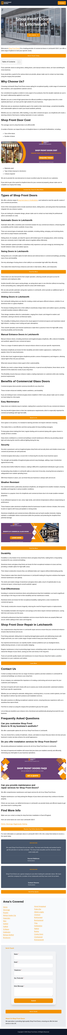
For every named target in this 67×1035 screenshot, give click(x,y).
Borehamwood (38, 920)
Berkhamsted (38, 917)
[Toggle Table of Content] (18, 62)
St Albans (6, 929)
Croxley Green (38, 934)
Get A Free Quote (33, 891)
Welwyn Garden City (9, 915)
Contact (61, 3)
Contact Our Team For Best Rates (33, 189)
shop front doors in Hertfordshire (28, 200)
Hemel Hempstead (40, 906)
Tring (35, 923)
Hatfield (5, 926)
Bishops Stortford (8, 935)
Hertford (5, 924)
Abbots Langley (39, 912)
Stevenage (9, 824)
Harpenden (6, 918)
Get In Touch (33, 1011)
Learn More (33, 663)
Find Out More (33, 271)
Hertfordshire (38, 926)
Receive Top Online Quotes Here (33, 829)
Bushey (36, 931)
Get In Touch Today (33, 55)
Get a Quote (32, 35)
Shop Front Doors (14, 48)
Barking (24, 824)
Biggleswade (18, 824)
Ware (4, 921)
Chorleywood (38, 937)
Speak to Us (33, 417)
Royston (5, 912)
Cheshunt (37, 914)
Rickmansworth (39, 940)
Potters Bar (37, 909)
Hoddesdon (6, 932)
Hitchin (3, 824)
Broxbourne (6, 937)
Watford (36, 928)
